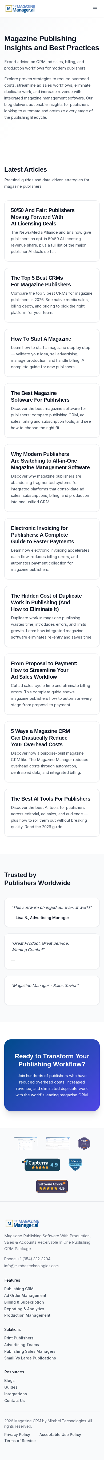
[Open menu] (95, 8)
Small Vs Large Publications (30, 1358)
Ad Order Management (25, 1295)
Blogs (9, 1380)
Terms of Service (20, 1441)
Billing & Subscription (24, 1302)
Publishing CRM (19, 1289)
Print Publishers (19, 1338)
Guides (11, 1387)
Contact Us (14, 1400)
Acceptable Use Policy (60, 1434)
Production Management (27, 1315)
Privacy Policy (17, 1434)
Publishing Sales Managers (29, 1351)
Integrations (15, 1394)
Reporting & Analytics (24, 1309)
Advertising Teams (21, 1345)
